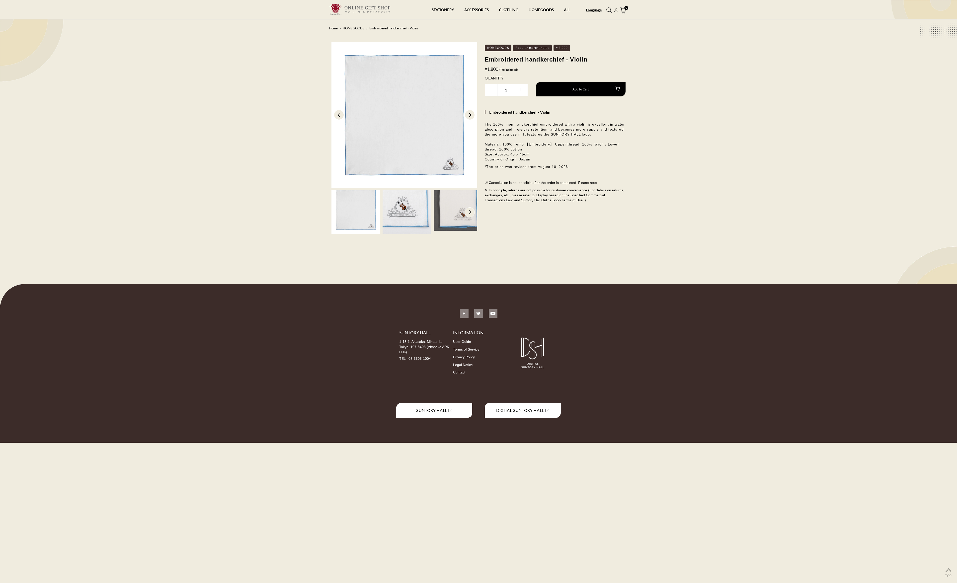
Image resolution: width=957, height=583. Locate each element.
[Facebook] (464, 313)
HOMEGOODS (541, 9)
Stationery (443, 9)
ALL (567, 9)
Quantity (494, 78)
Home (333, 28)
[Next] (470, 115)
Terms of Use (573, 200)
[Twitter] (478, 313)
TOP (948, 576)
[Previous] (339, 115)
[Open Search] (608, 9)
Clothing (508, 9)
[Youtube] (493, 313)
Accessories (476, 9)
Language (594, 10)
